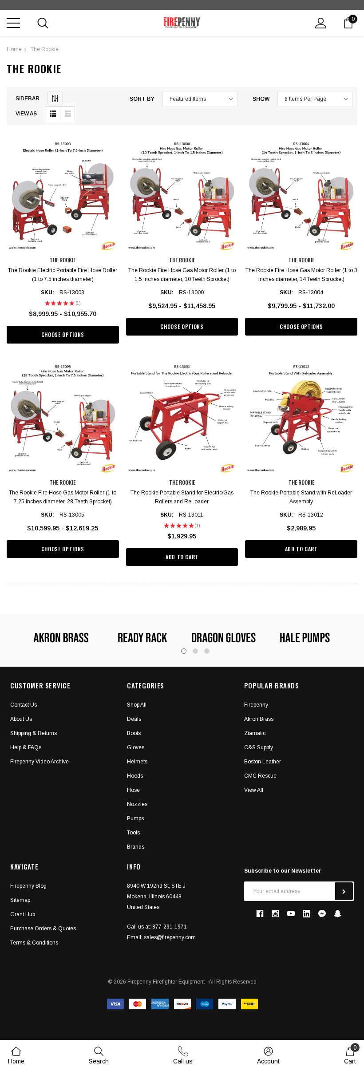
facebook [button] (260, 913)
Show (261, 99)
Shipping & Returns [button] (33, 733)
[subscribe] (344, 891)
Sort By (142, 99)
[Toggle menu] (13, 23)
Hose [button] (133, 790)
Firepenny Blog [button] (28, 886)
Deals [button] (134, 719)
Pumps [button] (135, 818)
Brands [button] (135, 847)
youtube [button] (291, 913)
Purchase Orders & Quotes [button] (43, 928)
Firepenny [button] (256, 705)
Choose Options (62, 334)
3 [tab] (207, 651)
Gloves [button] (135, 747)
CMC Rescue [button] (260, 776)
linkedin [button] (306, 913)
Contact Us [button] (23, 705)
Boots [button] (134, 733)
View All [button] (253, 790)
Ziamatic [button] (254, 733)
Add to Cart (182, 557)
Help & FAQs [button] (25, 747)
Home (14, 49)
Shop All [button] (136, 705)
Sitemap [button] (20, 900)
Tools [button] (133, 833)
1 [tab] (183, 651)
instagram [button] (275, 913)
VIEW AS (26, 114)
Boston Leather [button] (262, 762)
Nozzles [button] (137, 804)
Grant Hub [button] (22, 914)
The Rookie (45, 49)
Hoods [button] (135, 776)
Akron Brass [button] (258, 719)
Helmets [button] (137, 762)
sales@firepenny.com (170, 937)
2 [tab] (195, 651)
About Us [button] (21, 719)
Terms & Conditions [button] (34, 943)
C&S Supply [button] (258, 747)
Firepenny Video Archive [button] (39, 762)
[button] (52, 114)
